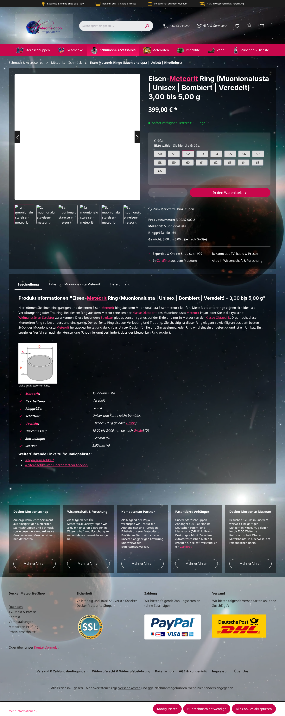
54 (216, 154)
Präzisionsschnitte (22, 632)
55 (230, 154)
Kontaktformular (46, 647)
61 (202, 162)
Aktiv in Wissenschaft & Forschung (225, 3)
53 (202, 154)
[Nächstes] (137, 137)
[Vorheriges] (17, 137)
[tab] (28, 285)
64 (243, 162)
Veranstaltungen (21, 622)
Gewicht (31, 424)
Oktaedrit (149, 313)
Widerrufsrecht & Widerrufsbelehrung (121, 671)
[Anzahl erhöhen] (182, 192)
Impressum (221, 671)
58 (160, 162)
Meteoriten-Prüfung (23, 627)
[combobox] (110, 26)
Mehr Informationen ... (23, 711)
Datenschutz (164, 671)
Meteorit (183, 78)
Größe (130, 423)
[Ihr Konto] (249, 26)
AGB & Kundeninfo (193, 671)
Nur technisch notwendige (206, 709)
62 (216, 162)
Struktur (48, 317)
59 (174, 162)
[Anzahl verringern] (153, 192)
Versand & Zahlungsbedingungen (62, 671)
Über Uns (16, 607)
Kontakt (14, 617)
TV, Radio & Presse (22, 612)
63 (229, 162)
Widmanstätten (29, 317)
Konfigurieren (167, 709)
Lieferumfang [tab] (120, 284)
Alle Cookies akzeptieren (254, 709)
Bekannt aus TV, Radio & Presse (119, 3)
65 (257, 162)
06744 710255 (180, 26)
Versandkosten (129, 688)
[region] (77, 149)
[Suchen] (147, 26)
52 (188, 154)
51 (174, 154)
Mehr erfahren (34, 563)
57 (258, 154)
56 (244, 154)
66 (160, 171)
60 (188, 162)
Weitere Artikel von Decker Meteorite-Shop (56, 465)
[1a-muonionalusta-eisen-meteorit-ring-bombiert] (77, 133)
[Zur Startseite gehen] (44, 26)
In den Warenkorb (228, 192)
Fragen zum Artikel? (39, 460)
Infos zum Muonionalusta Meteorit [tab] (74, 284)
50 (160, 154)
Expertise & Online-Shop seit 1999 (65, 3)
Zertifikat (163, 260)
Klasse (137, 313)
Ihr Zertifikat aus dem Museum (170, 3)
